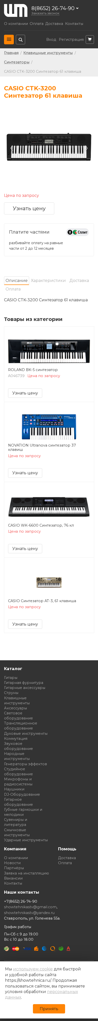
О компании (16, 24)
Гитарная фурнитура (23, 682)
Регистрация (71, 40)
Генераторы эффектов (25, 764)
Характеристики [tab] (48, 280)
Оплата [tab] (13, 289)
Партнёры (14, 868)
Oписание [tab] (17, 280)
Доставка (54, 24)
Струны (11, 692)
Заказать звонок (45, 13)
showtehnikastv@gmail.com (30, 907)
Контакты (74, 24)
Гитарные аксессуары (24, 687)
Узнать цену (29, 208)
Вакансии (13, 878)
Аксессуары (15, 708)
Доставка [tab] (79, 280)
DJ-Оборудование (22, 794)
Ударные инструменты (26, 840)
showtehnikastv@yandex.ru (29, 912)
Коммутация (15, 738)
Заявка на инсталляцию (26, 873)
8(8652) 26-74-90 (53, 8)
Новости (12, 863)
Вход (51, 40)
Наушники (14, 789)
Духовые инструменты (25, 733)
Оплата (36, 24)
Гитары (10, 677)
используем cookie (33, 969)
